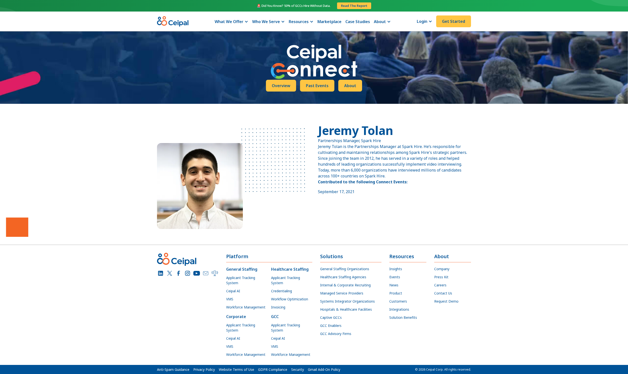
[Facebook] (178, 273)
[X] (169, 273)
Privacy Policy (204, 369)
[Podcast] (214, 273)
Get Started (453, 21)
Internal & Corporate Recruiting (345, 285)
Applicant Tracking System (240, 280)
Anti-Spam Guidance (173, 369)
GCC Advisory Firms (335, 333)
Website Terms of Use (236, 369)
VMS (229, 299)
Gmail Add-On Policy (324, 369)
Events (394, 277)
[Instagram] (187, 273)
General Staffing (241, 269)
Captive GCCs (331, 317)
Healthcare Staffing (290, 269)
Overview (281, 85)
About (350, 85)
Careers (440, 285)
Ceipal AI (233, 291)
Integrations (399, 309)
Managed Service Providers (341, 293)
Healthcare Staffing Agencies (343, 277)
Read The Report (354, 5)
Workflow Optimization (289, 299)
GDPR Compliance (272, 369)
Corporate (236, 316)
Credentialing (281, 291)
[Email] (205, 273)
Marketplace (329, 21)
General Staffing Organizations (344, 269)
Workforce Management (245, 307)
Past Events (317, 85)
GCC (275, 316)
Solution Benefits (403, 317)
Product (395, 293)
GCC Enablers (330, 325)
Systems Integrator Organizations (347, 301)
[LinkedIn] (160, 273)
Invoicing (278, 307)
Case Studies (357, 21)
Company (441, 269)
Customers (398, 301)
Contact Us (443, 293)
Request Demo (446, 301)
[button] (231, 22)
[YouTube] (196, 273)
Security (297, 369)
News (393, 285)
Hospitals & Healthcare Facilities (346, 309)
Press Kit (441, 277)
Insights (395, 269)
